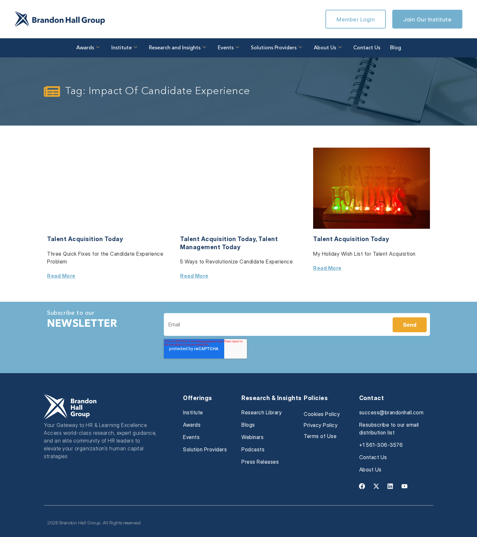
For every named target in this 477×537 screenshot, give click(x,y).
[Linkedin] (390, 486)
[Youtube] (404, 486)
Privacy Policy (320, 425)
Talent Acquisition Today (85, 239)
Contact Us (366, 48)
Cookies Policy (322, 414)
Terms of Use (320, 436)
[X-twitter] (376, 486)
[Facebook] (362, 486)
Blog (395, 48)
